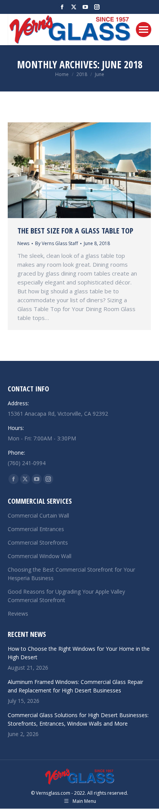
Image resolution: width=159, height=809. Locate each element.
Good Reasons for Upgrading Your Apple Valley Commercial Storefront (66, 596)
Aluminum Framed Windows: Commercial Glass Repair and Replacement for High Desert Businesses (75, 686)
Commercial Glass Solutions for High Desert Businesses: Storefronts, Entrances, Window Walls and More (78, 719)
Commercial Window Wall (39, 556)
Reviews (18, 613)
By (56, 243)
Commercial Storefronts (38, 542)
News (23, 243)
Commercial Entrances (36, 529)
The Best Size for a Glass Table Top (75, 230)
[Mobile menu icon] (143, 29)
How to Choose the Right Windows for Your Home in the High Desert (79, 653)
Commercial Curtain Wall (38, 515)
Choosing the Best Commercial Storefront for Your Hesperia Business (71, 574)
